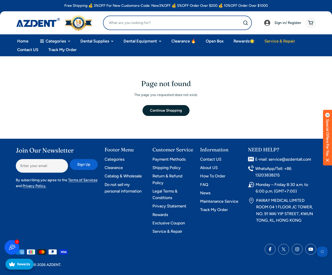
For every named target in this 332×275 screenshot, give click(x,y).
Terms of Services (82, 180)
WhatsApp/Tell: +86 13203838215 (273, 172)
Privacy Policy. (34, 186)
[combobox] (177, 23)
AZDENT (54, 265)
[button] (327, 137)
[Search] (245, 23)
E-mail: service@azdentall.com (283, 159)
